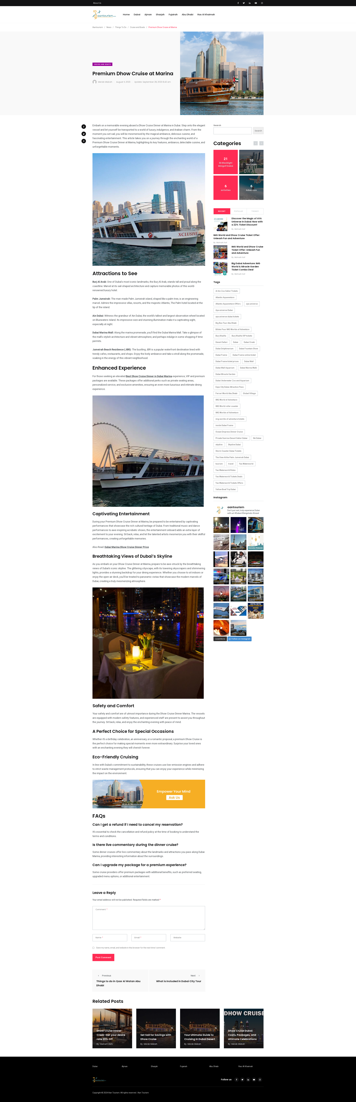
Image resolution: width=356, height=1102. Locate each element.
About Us (97, 3)
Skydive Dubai (234, 444)
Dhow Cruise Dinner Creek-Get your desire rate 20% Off (111, 1035)
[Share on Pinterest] (83, 141)
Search (217, 125)
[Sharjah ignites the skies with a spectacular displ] (238, 542)
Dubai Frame (221, 355)
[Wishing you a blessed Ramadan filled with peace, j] (256, 542)
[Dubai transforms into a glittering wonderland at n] (238, 525)
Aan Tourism (143, 1093)
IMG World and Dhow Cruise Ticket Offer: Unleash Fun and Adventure (236, 237)
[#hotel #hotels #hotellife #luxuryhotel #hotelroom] (256, 611)
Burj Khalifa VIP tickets (242, 336)
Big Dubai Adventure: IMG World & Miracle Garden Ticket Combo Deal (246, 266)
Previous (106, 975)
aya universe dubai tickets (227, 316)
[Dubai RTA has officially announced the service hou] (256, 525)
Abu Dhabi (187, 14)
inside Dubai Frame (224, 425)
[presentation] (256, 143)
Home (126, 14)
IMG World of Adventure (226, 400)
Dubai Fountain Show (248, 348)
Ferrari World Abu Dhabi (226, 393)
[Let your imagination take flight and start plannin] (221, 611)
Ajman (148, 14)
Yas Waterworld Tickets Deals (229, 476)
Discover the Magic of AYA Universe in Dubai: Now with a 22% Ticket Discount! (247, 221)
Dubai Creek (249, 342)
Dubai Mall (249, 361)
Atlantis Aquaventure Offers (228, 304)
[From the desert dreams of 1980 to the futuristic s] (221, 542)
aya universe (252, 304)
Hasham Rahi (106, 1044)
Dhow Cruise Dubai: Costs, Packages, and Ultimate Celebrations (242, 1035)
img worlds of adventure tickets (230, 419)
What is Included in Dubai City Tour (178, 981)
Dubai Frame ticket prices (227, 361)
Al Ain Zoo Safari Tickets (227, 291)
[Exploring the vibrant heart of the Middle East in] (221, 559)
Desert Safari (222, 342)
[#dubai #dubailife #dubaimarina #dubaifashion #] (238, 593)
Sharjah (160, 14)
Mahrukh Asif (239, 229)
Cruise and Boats (102, 64)
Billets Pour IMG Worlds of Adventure (232, 329)
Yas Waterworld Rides (226, 470)
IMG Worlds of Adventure (227, 412)
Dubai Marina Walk (248, 368)
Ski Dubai (257, 438)
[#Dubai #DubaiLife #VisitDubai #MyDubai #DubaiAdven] (221, 593)
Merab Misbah (150, 1044)
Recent (222, 211)
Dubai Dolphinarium (224, 348)
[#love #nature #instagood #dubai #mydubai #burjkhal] (238, 611)
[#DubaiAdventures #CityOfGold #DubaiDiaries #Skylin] (238, 628)
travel (230, 464)
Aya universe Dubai (224, 310)
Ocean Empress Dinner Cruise (229, 432)
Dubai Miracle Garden (225, 374)
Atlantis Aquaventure (225, 297)
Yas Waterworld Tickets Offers (229, 483)
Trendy (255, 211)
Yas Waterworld (246, 464)
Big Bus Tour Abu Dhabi (226, 323)
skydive (219, 444)
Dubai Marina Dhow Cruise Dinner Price (127, 547)
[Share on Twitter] (83, 134)
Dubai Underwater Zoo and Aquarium (232, 380)
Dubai (137, 14)
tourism (219, 464)
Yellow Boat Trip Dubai (226, 489)
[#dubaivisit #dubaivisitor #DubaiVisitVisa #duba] (256, 593)
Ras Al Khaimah (206, 14)
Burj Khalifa (221, 336)
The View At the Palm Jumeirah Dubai (232, 457)
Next (193, 975)
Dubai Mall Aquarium (225, 368)
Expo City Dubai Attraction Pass (230, 387)
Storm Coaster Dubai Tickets (228, 451)
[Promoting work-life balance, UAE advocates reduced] (221, 576)
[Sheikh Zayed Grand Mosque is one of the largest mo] (256, 576)
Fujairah (173, 14)
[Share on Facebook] (83, 126)
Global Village (249, 393)
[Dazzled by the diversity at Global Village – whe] (221, 628)
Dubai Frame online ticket (244, 355)
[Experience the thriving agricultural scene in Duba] (238, 576)
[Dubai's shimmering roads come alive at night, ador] (221, 525)
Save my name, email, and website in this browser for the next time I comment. (130, 948)
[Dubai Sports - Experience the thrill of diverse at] (256, 559)
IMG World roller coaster (227, 406)
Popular (238, 211)
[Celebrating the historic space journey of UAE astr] (238, 559)
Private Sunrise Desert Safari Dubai (231, 438)
